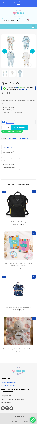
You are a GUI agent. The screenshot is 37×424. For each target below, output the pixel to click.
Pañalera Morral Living (18, 222)
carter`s (15, 138)
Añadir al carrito (19, 127)
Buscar (18, 20)
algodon (10, 138)
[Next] (32, 51)
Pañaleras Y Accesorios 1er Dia (17, 136)
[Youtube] (11, 408)
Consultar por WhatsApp (13, 131)
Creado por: (15, 421)
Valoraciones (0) (9, 152)
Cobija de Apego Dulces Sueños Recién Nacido (18, 349)
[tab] (18, 147)
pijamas (25, 138)
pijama (21, 138)
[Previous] (4, 51)
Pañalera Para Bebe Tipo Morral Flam (18, 307)
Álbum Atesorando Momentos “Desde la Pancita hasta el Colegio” (18, 264)
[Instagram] (7, 408)
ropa (30, 138)
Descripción (7, 147)
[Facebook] (3, 408)
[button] (33, 26)
